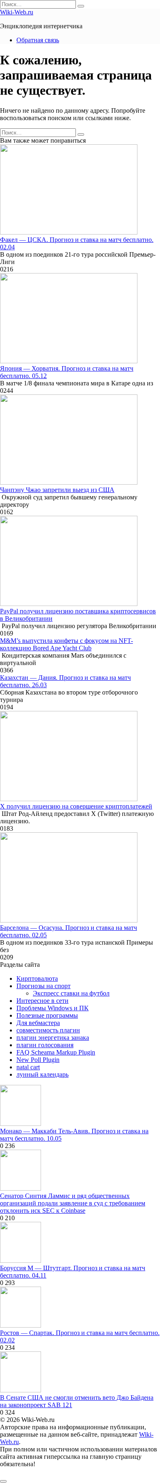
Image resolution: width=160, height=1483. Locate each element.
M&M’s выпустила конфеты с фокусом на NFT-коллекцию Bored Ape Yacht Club (66, 644)
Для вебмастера (38, 1022)
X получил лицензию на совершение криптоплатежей (76, 806)
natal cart (28, 1067)
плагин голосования (44, 1044)
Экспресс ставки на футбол (71, 993)
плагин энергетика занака (52, 1037)
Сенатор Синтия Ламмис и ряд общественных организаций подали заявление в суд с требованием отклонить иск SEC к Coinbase (72, 1203)
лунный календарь (42, 1074)
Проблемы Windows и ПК (52, 1008)
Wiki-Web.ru (16, 12)
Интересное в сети (42, 1000)
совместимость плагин (48, 1030)
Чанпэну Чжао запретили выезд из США (57, 489)
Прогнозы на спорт (43, 985)
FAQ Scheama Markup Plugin (55, 1052)
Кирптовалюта (37, 978)
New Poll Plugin (37, 1059)
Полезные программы (47, 1015)
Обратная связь (37, 39)
